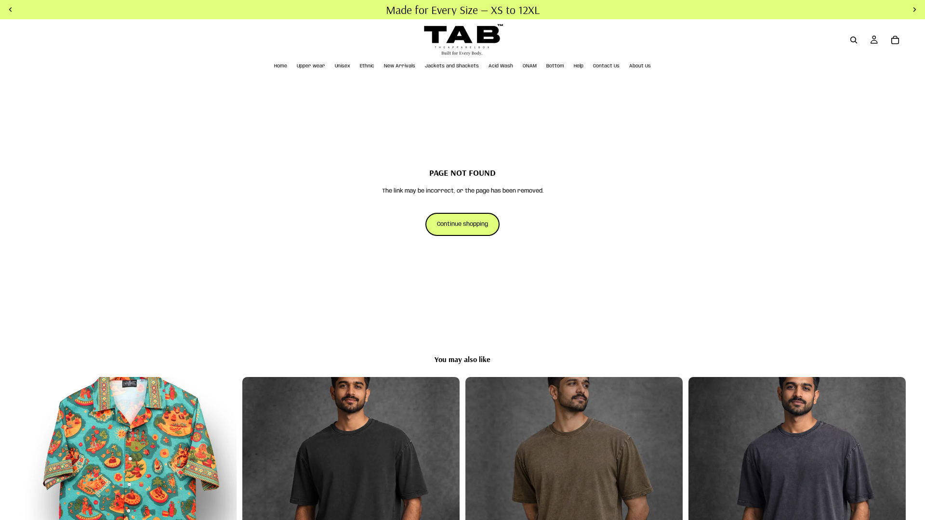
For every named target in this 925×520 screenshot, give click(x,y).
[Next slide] (222, 485)
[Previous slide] (33, 485)
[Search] (853, 40)
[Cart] (895, 40)
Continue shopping (462, 224)
